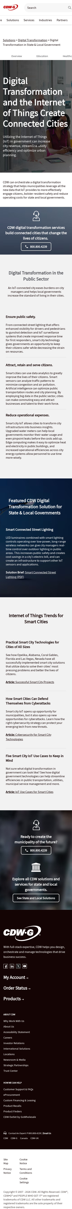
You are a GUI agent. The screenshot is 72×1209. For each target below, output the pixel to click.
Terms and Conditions (26, 1170)
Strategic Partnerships (15, 1065)
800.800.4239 (38, 246)
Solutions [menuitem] (13, 20)
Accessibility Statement (16, 1032)
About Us (8, 1026)
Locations (9, 1054)
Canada (24, 1138)
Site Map (5, 1161)
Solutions (9, 40)
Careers (7, 1037)
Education (42, 56)
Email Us (47, 1133)
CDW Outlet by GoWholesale (19, 1117)
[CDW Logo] (9, 7)
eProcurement (11, 1094)
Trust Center (10, 1070)
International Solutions (16, 1048)
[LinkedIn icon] (12, 966)
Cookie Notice (23, 1161)
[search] (43, 7)
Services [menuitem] (29, 20)
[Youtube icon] (24, 966)
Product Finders (12, 1111)
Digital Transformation (32, 40)
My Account (14, 977)
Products (12, 999)
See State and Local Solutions (36, 898)
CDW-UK (35, 1138)
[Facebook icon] (5, 966)
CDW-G (14, 1138)
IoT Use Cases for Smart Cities (29, 792)
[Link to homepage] (9, 7)
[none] (12, 19)
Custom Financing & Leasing (19, 1100)
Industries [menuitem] (45, 20)
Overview (16, 56)
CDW (5, 1138)
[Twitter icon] (18, 966)
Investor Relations (13, 1043)
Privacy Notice (7, 1170)
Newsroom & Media (14, 1059)
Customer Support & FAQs (18, 1089)
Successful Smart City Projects (30, 682)
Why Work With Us (13, 1021)
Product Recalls (12, 1106)
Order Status (15, 988)
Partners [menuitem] (62, 20)
